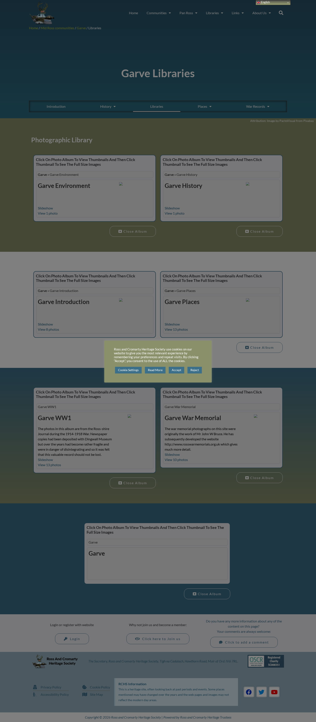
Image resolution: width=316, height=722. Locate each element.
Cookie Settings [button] (128, 370)
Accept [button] (176, 370)
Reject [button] (194, 370)
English (265, 2)
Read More (155, 370)
